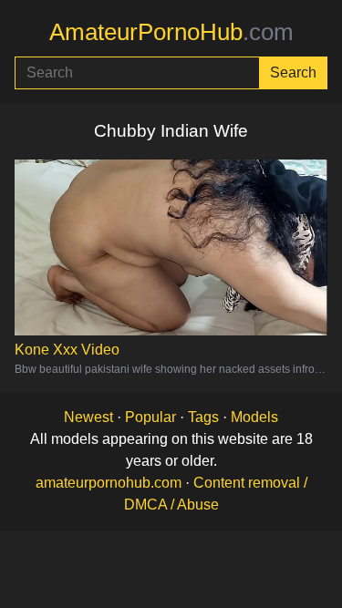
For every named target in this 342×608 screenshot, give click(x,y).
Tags (203, 417)
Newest (88, 417)
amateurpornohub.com (108, 482)
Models (254, 417)
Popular (150, 417)
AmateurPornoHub (171, 32)
